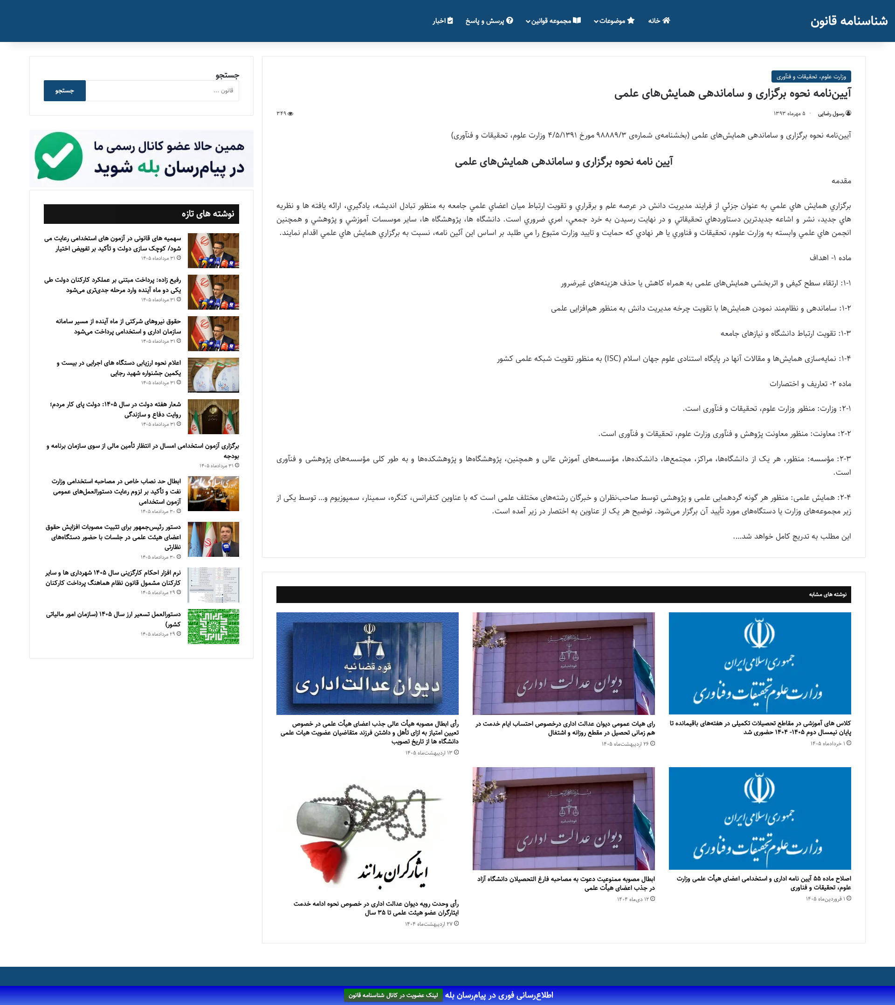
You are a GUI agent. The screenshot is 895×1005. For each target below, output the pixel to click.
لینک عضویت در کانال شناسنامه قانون (393, 995)
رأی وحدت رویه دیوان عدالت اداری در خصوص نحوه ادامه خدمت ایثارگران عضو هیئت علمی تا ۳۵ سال (376, 908)
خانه (655, 20)
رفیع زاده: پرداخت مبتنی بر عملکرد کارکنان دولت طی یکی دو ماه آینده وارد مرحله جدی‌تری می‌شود (112, 285)
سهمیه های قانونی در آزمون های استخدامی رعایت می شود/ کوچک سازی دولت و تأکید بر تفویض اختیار (112, 243)
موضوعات (613, 20)
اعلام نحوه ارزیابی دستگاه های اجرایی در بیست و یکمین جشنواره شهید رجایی (119, 368)
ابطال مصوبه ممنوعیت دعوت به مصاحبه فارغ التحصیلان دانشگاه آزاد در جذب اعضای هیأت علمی (566, 883)
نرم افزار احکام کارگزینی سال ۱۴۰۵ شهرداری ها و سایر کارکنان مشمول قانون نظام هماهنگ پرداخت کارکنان (113, 578)
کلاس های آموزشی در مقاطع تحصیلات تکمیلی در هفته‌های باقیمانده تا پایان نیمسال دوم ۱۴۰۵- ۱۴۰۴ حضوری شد (760, 727)
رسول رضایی (831, 113)
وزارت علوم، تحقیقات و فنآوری (811, 76)
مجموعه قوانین (552, 20)
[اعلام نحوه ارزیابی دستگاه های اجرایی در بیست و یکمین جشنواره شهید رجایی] (213, 375)
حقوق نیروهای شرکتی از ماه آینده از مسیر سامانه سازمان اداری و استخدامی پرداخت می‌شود (118, 326)
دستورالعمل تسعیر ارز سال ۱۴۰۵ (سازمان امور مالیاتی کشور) (113, 619)
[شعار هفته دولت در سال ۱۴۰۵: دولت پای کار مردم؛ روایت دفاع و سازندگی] (213, 416)
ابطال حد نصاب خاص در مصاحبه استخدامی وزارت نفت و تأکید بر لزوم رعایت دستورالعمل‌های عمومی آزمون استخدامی (116, 491)
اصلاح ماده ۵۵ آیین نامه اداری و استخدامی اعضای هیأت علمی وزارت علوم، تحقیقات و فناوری (764, 883)
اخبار (440, 20)
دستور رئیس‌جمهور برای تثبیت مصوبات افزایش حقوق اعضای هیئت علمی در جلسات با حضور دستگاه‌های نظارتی (113, 537)
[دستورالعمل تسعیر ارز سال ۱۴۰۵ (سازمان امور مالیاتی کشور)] (213, 626)
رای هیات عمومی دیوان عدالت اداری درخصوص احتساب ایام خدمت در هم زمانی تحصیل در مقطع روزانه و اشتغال (565, 728)
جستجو (227, 75)
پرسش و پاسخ (486, 20)
